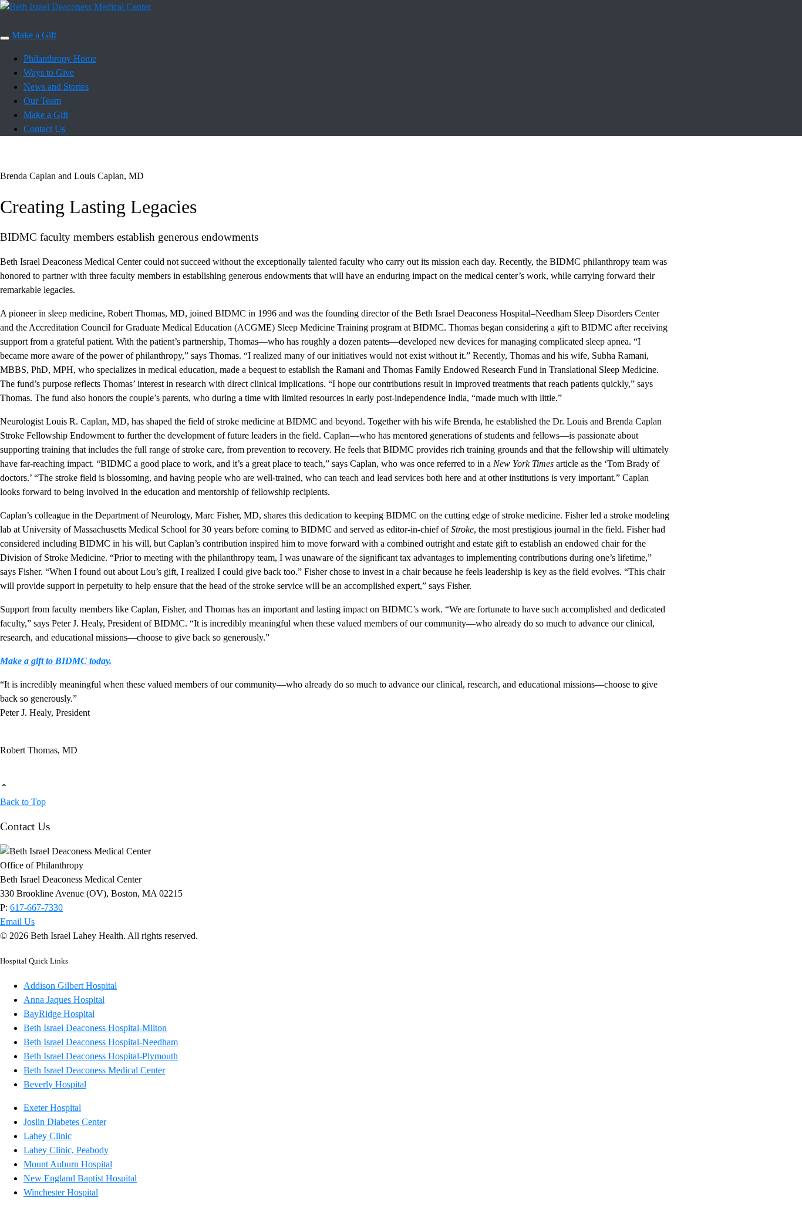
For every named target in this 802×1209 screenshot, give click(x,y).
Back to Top (23, 802)
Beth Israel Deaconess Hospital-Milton (95, 1028)
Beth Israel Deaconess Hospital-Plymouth (100, 1056)
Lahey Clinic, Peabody (66, 1150)
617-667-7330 (36, 907)
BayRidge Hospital (59, 1014)
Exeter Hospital (52, 1108)
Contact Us (44, 129)
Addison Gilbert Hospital (70, 986)
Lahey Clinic (47, 1136)
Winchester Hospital (60, 1192)
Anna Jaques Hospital (64, 1000)
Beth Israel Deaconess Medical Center (94, 1070)
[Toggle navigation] (4, 38)
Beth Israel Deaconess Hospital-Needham (100, 1042)
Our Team (42, 101)
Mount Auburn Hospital (67, 1164)
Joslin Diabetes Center (64, 1122)
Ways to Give (48, 73)
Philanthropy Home (59, 58)
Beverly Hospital (54, 1084)
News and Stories (56, 87)
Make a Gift (34, 35)
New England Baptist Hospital (80, 1178)
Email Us (17, 922)
